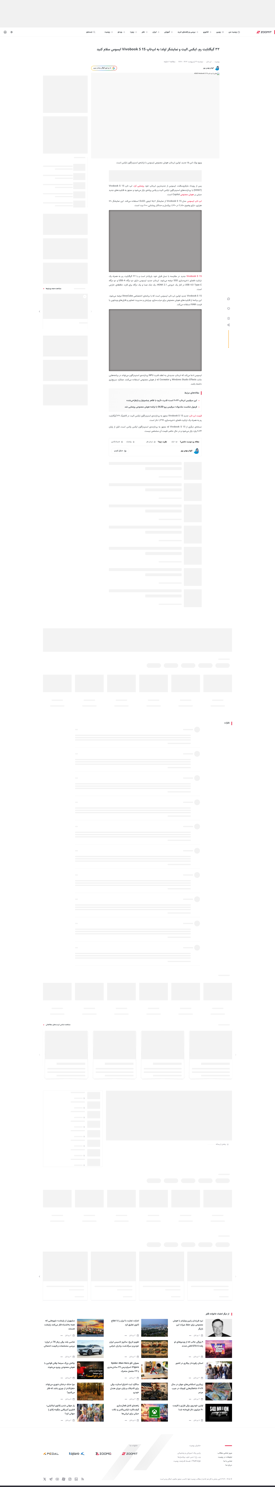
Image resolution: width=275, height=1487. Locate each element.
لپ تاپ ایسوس (194, 201)
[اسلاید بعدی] (39, 311)
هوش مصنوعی (187, 194)
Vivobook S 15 (194, 276)
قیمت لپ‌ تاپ (195, 416)
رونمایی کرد (139, 186)
